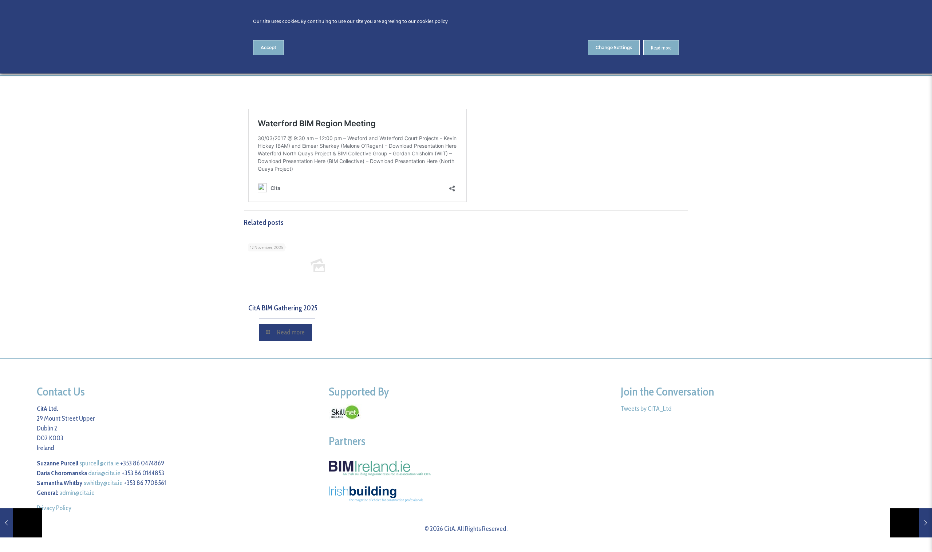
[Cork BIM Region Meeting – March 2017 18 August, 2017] (21, 522)
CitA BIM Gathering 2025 (282, 307)
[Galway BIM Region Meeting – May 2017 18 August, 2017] (911, 522)
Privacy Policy (54, 508)
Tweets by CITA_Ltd (646, 409)
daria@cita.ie (104, 473)
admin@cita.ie (77, 493)
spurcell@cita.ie (99, 463)
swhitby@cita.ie (103, 483)
